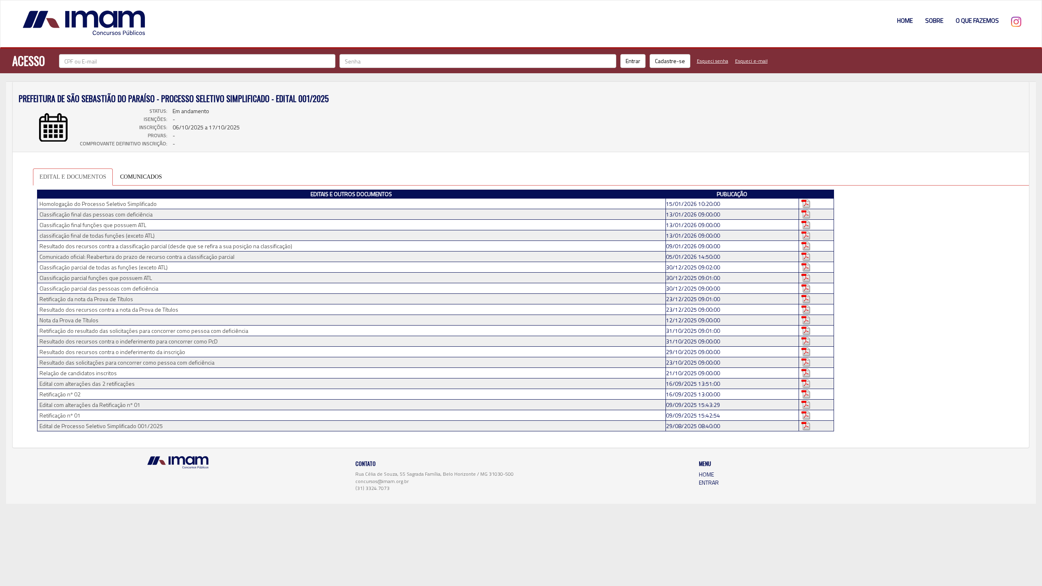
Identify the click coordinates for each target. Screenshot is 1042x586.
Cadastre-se (670, 61)
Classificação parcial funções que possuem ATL (95, 278)
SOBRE (934, 20)
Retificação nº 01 (60, 415)
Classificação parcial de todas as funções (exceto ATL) (103, 267)
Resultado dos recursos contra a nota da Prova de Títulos (108, 310)
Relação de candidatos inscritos (78, 373)
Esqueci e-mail (751, 61)
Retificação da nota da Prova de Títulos (86, 299)
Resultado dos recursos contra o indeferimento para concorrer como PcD (128, 341)
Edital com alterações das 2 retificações (87, 384)
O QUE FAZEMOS (977, 20)
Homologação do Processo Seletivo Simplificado (98, 204)
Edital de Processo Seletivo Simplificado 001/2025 (101, 426)
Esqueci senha (712, 61)
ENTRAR (709, 482)
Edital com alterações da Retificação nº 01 (89, 405)
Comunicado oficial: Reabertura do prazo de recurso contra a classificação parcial (136, 257)
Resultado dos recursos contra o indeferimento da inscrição (112, 352)
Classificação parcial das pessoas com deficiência (98, 288)
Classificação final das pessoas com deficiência (96, 214)
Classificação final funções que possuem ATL (92, 225)
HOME (905, 20)
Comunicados (141, 177)
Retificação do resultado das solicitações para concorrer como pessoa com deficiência (143, 331)
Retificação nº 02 (60, 394)
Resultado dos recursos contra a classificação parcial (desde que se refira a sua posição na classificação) (165, 246)
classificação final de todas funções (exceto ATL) (97, 236)
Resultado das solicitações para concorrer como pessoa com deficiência (127, 363)
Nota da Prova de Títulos (69, 320)
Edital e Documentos (72, 177)
